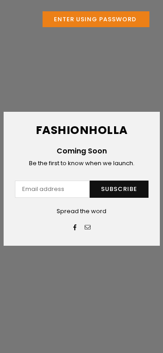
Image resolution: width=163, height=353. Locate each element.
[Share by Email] (88, 228)
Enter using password (96, 19)
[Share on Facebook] (75, 228)
